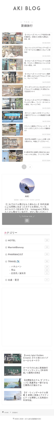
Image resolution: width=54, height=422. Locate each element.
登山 (29, 270)
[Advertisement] (27, 317)
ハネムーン (29, 266)
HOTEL (28, 240)
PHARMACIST (28, 254)
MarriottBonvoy (28, 247)
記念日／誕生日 (29, 273)
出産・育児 (27, 280)
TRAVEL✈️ (28, 261)
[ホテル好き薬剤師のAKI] (27, 14)
